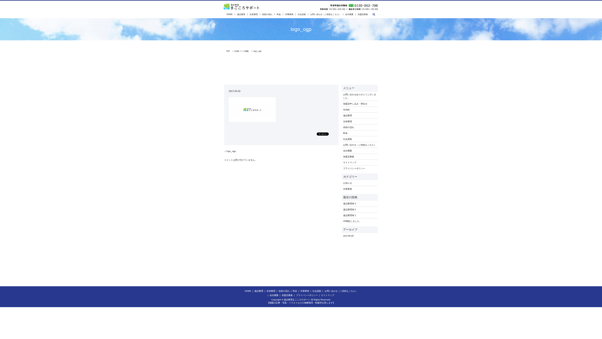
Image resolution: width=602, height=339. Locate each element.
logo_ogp (231, 151)
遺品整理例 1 (349, 215)
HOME (230, 14)
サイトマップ (349, 162)
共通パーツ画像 (241, 51)
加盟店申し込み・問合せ (355, 103)
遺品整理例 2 (349, 209)
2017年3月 (348, 236)
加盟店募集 (363, 14)
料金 (279, 14)
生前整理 (254, 14)
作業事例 (289, 14)
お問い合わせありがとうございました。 (359, 96)
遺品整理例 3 (349, 203)
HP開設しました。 (352, 221)
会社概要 (349, 14)
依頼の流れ (267, 14)
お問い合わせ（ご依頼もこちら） (325, 14)
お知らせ (347, 183)
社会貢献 (302, 14)
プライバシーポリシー (354, 168)
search (373, 14)
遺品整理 (241, 14)
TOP (228, 51)
